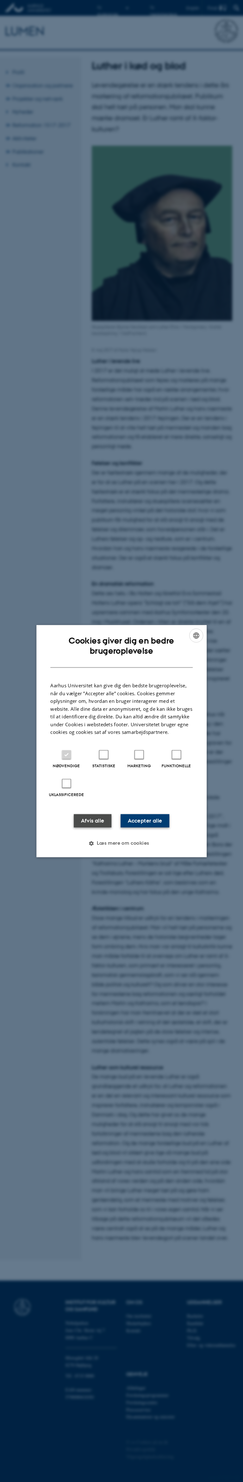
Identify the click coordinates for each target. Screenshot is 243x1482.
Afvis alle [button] (92, 820)
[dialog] (121, 741)
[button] (121, 843)
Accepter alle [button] (145, 820)
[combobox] (196, 635)
